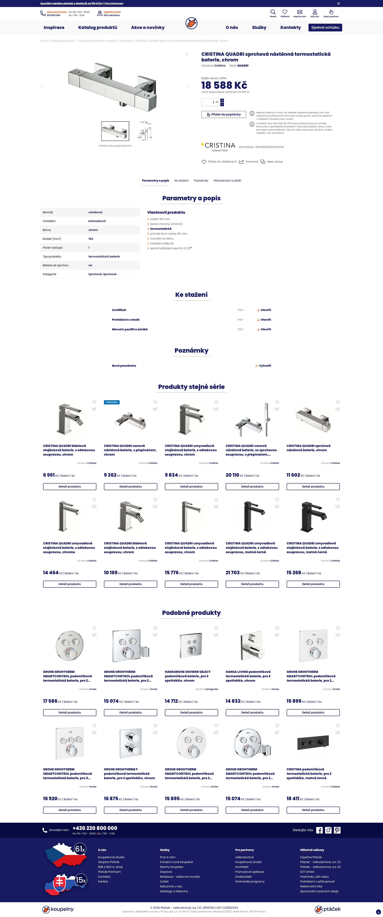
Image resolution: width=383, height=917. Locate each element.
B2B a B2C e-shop (110, 867)
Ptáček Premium (109, 872)
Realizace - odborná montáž (180, 877)
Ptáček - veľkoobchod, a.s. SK (320, 867)
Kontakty (290, 27)
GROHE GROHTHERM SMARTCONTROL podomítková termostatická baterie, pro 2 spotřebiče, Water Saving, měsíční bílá (311, 676)
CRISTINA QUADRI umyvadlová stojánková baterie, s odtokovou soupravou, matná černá (252, 547)
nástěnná (95, 212)
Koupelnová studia (111, 857)
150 (90, 239)
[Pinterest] (337, 830)
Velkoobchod (244, 857)
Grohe (92, 689)
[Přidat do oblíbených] (94, 402)
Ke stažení (182, 181)
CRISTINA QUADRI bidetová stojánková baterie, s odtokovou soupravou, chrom (69, 450)
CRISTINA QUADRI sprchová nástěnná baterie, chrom (309, 448)
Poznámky (201, 181)
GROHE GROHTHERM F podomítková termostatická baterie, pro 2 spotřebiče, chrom (129, 773)
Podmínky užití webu (314, 877)
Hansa (275, 689)
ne (90, 265)
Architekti (241, 867)
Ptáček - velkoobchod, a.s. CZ (320, 862)
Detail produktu (70, 487)
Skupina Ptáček (108, 862)
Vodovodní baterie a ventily (97, 41)
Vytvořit (265, 366)
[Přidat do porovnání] (94, 409)
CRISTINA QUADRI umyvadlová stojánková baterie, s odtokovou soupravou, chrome (69, 547)
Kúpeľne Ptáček (311, 857)
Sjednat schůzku (325, 27)
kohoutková (97, 221)
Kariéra (103, 881)
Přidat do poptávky (226, 114)
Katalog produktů (97, 27)
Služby (259, 27)
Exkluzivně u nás (171, 886)
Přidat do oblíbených (222, 162)
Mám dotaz (274, 162)
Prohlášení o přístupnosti (317, 881)
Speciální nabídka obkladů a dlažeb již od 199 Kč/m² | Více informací (81, 3)
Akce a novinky (148, 27)
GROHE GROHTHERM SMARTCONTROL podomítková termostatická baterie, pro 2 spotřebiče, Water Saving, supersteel (67, 676)
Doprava (166, 872)
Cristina (219, 66)
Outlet (164, 881)
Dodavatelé (243, 877)
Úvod (43, 41)
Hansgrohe (211, 689)
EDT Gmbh (307, 872)
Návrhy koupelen (171, 867)
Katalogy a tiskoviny (174, 891)
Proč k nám (167, 857)
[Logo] (191, 23)
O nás (232, 27)
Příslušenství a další (227, 181)
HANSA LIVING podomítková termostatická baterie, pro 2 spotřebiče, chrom (248, 676)
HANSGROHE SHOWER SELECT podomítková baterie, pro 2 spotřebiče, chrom (188, 676)
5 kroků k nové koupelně (176, 862)
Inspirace (54, 27)
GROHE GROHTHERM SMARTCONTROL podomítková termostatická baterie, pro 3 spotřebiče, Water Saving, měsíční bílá (67, 773)
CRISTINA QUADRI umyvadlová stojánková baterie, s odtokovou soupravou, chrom (191, 450)
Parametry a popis (155, 181)
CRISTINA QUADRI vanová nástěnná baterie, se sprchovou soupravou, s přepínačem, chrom (251, 450)
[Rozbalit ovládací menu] (378, 912)
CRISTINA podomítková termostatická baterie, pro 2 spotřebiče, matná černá (309, 773)
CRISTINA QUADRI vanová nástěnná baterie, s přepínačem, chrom (130, 450)
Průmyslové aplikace (249, 872)
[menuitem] (115, 131)
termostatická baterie (104, 256)
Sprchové (125, 41)
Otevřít (265, 310)
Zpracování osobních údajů (319, 891)
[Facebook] (320, 830)
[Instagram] (329, 830)
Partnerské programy (250, 881)
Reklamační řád (311, 886)
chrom (93, 230)
